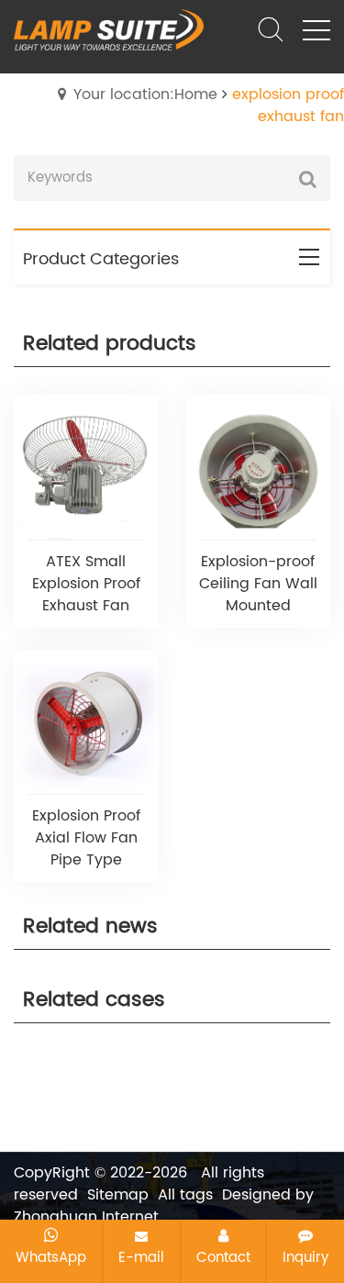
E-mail (141, 1257)
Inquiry (305, 1257)
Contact (223, 1257)
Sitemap (118, 1195)
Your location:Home (145, 94)
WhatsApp (51, 1257)
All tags (185, 1195)
